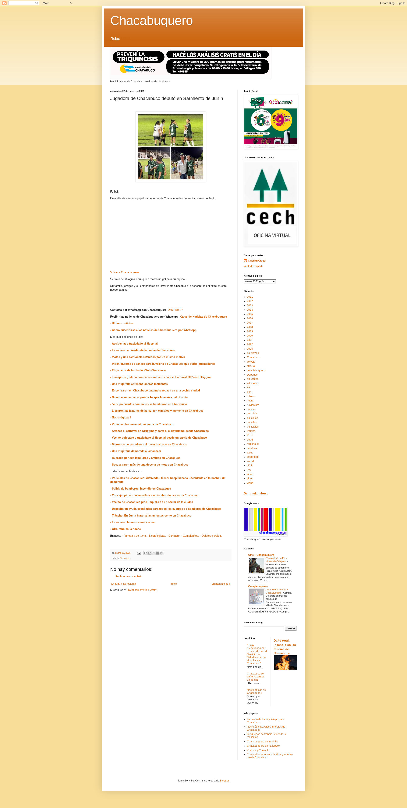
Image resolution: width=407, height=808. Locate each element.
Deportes (125, 558)
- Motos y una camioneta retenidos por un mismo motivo (147, 357)
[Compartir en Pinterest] (162, 553)
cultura (251, 366)
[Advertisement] (170, 237)
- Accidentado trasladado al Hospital (134, 343)
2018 (250, 327)
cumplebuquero (256, 370)
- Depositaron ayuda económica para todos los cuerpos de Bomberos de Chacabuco (165, 508)
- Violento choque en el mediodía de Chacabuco (141, 424)
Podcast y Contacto (258, 750)
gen (249, 391)
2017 (250, 322)
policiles (251, 422)
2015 (250, 314)
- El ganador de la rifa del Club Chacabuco (138, 370)
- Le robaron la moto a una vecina (132, 522)
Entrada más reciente (123, 583)
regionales (253, 443)
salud (250, 452)
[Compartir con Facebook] (158, 553)
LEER (125, 39)
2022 (250, 344)
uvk (249, 470)
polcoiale (252, 413)
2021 (250, 340)
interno (251, 396)
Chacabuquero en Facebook (263, 745)
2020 (250, 335)
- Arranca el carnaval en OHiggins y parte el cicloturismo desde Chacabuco (159, 430)
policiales (252, 418)
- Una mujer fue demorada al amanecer (135, 451)
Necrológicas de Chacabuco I (256, 691)
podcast (251, 409)
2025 (250, 348)
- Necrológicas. (157, 535)
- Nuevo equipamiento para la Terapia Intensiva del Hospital (149, 397)
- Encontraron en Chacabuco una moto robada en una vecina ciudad (155, 390)
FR (248, 387)
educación (253, 383)
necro (250, 400)
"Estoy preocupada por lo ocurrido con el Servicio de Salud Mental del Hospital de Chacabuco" (257, 654)
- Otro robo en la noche (125, 529)
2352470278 (175, 309)
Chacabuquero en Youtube (262, 741)
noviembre (253, 405)
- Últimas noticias (121, 323)
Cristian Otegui (257, 260)
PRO (249, 435)
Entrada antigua (221, 583)
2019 (250, 331)
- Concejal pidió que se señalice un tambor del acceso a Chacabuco (154, 495)
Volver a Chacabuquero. (124, 272)
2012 (250, 301)
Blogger (224, 780)
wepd (250, 482)
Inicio (174, 583)
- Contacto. (173, 535)
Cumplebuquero (258, 586)
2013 (250, 305)
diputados (252, 378)
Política (251, 430)
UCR (250, 465)
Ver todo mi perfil (253, 266)
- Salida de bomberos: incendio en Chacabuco (140, 488)
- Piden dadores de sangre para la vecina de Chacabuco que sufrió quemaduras (162, 363)
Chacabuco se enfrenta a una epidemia (255, 676)
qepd (250, 439)
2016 (250, 318)
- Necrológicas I (120, 417)
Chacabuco (253, 357)
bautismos (253, 353)
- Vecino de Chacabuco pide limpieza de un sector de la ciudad (151, 502)
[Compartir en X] (154, 553)
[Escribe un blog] (150, 553)
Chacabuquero (151, 20)
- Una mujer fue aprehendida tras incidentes (139, 384)
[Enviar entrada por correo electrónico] (138, 553)
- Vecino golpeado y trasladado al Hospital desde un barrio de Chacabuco (158, 437)
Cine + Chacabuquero (261, 554)
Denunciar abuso (256, 493)
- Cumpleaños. (190, 535)
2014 (250, 309)
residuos (252, 448)
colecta (251, 361)
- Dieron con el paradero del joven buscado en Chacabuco (148, 444)
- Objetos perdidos (211, 535)
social (250, 461)
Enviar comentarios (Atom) (142, 589)
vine (249, 478)
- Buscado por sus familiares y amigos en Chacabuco (145, 457)
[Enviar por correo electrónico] (146, 553)
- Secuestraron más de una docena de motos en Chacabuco (149, 464)
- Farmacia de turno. (134, 535)
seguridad (253, 456)
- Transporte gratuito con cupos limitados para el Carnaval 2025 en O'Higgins (160, 377)
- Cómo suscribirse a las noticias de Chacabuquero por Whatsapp (153, 330)
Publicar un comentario (129, 576)
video (250, 474)
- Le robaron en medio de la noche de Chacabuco (142, 350)
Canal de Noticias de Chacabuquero (203, 316)
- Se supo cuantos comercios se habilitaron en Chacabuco (148, 404)
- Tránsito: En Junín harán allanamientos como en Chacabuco (150, 515)
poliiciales (253, 426)
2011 (250, 296)
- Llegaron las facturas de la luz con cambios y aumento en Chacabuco (157, 410)
